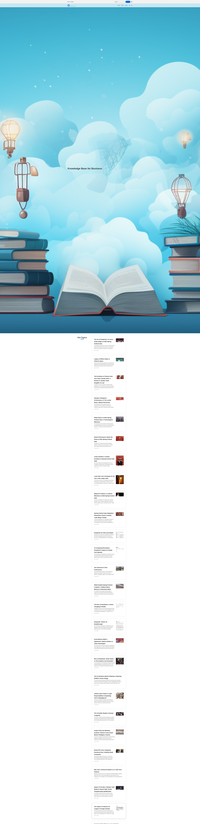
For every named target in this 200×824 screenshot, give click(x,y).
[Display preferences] (132, 5)
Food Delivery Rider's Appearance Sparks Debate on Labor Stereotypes (103, 641)
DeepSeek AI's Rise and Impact (103, 533)
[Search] (130, 5)
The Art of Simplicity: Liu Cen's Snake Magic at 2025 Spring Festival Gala (103, 341)
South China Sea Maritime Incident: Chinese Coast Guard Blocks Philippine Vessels (103, 733)
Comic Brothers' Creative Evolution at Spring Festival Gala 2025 (104, 459)
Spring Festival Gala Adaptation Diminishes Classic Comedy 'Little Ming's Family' (104, 515)
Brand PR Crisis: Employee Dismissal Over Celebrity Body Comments (103, 752)
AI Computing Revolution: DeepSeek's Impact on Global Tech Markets (103, 550)
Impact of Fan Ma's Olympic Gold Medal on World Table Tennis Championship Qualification (104, 789)
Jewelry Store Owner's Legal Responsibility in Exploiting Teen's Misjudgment (103, 696)
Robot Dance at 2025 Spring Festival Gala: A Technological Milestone (103, 420)
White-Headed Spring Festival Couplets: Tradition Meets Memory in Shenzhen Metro (103, 587)
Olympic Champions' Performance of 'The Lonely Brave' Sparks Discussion (102, 400)
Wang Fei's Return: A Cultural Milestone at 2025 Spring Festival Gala (104, 496)
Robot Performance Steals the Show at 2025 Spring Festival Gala (103, 439)
